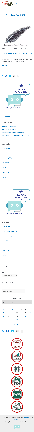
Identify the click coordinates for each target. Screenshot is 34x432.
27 (3, 320)
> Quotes (4, 167)
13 (3, 313)
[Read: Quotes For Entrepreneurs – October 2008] (17, 36)
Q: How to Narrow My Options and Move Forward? (15, 135)
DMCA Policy (17, 420)
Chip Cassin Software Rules (9, 126)
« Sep (15, 324)
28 (8, 320)
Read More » (5, 65)
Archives (4, 272)
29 (12, 320)
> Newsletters (5, 172)
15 (12, 313)
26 (30, 316)
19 (30, 313)
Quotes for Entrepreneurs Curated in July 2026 (14, 138)
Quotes (4, 53)
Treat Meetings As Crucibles (9, 129)
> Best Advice (5, 162)
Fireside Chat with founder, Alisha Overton (13, 132)
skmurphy (9, 53)
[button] (17, 4)
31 (21, 320)
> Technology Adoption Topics (10, 158)
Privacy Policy (27, 417)
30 (17, 320)
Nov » (18, 324)
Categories (5, 288)
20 (3, 316)
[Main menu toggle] (30, 3)
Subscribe (6, 116)
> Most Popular (6, 148)
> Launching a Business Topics (10, 153)
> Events (4, 177)
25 (25, 316)
